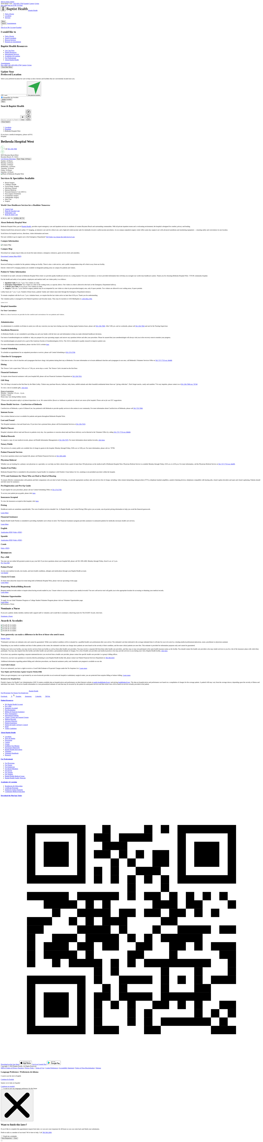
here (47, 344)
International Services (12, 54)
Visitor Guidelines (11, 728)
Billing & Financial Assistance (15, 712)
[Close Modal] (17, 1105)
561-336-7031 (77, 376)
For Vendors (9, 774)
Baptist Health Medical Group (14, 776)
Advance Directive (11, 721)
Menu (3, 21)
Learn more (83, 668)
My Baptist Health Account (14, 704)
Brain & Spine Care (11, 214)
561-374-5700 (70, 352)
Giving (37, 3)
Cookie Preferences (51, 1068)
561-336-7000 (12, 149)
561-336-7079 (63, 440)
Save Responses (7, 1138)
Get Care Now (9, 50)
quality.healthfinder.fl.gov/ (101, 682)
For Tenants (9, 772)
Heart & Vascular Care (12, 211)
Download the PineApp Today (11, 795)
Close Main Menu (7, 67)
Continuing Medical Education (15, 791)
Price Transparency (11, 714)
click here (24, 388)
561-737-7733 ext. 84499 (226, 464)
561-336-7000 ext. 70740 (189, 384)
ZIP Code (4, 95)
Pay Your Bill (5, 563)
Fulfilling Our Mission (12, 746)
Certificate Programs (11, 788)
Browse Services (10, 40)
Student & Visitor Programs (14, 790)
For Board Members (11, 769)
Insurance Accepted (11, 708)
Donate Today (5, 638)
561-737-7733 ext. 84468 (163, 360)
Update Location (6, 99)
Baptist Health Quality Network (15, 778)
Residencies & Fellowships (13, 786)
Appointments (11, 23)
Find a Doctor (9, 14)
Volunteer (8, 751)
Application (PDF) (7, 532)
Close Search (6, 122)
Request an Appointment (13, 42)
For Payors (8, 770)
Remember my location (10, 97)
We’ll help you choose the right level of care (60, 237)
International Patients (11, 715)
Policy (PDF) (17, 532)
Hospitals (8, 129)
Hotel (7, 726)
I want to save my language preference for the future (20, 1088)
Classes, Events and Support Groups (17, 717)
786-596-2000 (47, 1132)
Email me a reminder (10, 1136)
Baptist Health (26, 226)
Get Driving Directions (8, 159)
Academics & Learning (12, 56)
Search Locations (10, 38)
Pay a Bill (4, 5)
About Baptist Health (12, 60)
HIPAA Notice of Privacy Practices (12, 1068)
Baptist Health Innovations (13, 749)
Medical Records (10, 719)
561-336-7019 (80, 424)
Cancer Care (9, 209)
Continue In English (7, 1079)
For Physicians (5, 693)
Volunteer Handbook (11, 753)
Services (7, 18)
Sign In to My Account (15, 5)
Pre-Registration (10, 710)
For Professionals (10, 58)
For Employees (23, 693)
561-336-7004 (140, 326)
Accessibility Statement (66, 1068)
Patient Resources (10, 52)
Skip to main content (7, 2)
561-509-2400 (61, 456)
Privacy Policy (29, 1068)
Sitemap (98, 1068)
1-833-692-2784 (18, 3)
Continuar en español (8, 1086)
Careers (31, 3)
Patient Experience (11, 723)
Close (15, 1138)
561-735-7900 (138, 408)
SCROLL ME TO (19, 218)
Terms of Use (39, 1068)
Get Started (4, 573)
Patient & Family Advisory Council (16, 725)
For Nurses (14, 693)
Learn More (5, 513)
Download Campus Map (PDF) (11, 256)
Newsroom (8, 740)
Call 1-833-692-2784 (14, 65)
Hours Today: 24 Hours (24, 159)
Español (26, 3)
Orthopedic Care (10, 213)
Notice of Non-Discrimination (85, 1068)
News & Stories (10, 738)
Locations (8, 16)
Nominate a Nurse (7, 616)
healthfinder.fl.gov (124, 682)
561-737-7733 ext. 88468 (122, 432)
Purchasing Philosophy (12, 748)
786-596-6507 (110, 658)
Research (8, 755)
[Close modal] (1, 1140)
